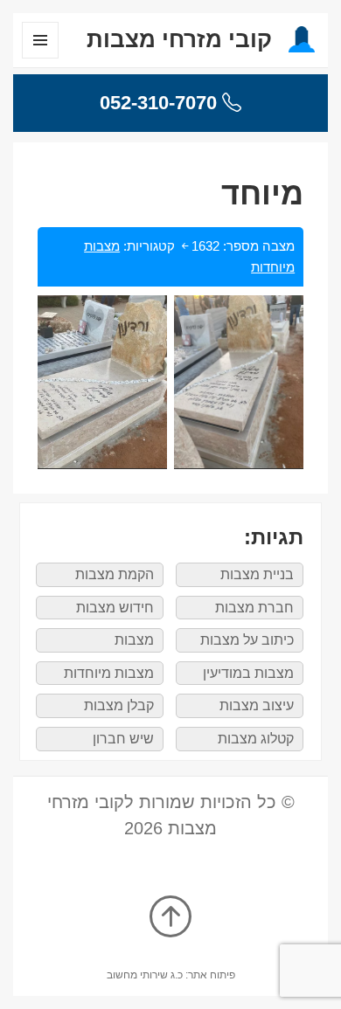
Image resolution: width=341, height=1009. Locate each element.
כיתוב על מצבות (247, 639)
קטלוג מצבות (256, 738)
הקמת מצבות (114, 574)
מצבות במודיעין (248, 673)
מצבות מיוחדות (109, 673)
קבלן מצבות (119, 705)
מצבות (134, 639)
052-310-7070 (161, 103)
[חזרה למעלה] (170, 918)
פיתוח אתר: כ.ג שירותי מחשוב (171, 975)
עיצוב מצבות (256, 705)
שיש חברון (123, 738)
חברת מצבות (254, 607)
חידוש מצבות (115, 607)
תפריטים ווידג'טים (40, 58)
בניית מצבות (257, 574)
